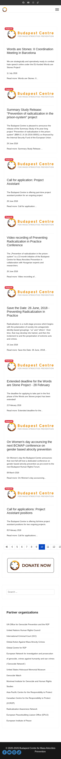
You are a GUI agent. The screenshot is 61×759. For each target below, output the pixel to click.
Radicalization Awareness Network (22, 709)
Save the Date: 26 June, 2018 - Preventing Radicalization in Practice (28, 311)
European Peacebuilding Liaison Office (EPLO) (28, 715)
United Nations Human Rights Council (23, 630)
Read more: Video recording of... (21, 276)
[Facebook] (23, 2)
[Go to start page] (7, 547)
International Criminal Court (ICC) (22, 636)
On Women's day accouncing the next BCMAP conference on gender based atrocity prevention (29, 445)
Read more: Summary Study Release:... (25, 149)
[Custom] (38, 2)
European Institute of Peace (19, 720)
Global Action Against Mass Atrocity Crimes (26, 642)
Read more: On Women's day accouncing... (26, 478)
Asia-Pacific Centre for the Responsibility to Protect (29, 692)
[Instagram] (33, 2)
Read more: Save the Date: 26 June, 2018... (27, 350)
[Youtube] (28, 2)
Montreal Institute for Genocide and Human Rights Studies (29, 684)
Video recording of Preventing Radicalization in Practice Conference (27, 241)
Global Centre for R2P (16, 648)
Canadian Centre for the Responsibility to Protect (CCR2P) (28, 700)
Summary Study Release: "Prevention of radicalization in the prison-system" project (30, 113)
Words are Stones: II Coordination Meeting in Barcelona (30, 51)
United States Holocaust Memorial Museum (26, 669)
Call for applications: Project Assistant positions (26, 511)
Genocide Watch (14, 675)
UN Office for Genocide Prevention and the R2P (28, 624)
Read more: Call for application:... (22, 206)
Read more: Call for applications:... (22, 535)
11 (48, 547)
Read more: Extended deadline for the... (25, 410)
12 (54, 547)
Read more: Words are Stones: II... (22, 78)
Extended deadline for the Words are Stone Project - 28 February (29, 383)
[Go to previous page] (12, 547)
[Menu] (57, 9)
